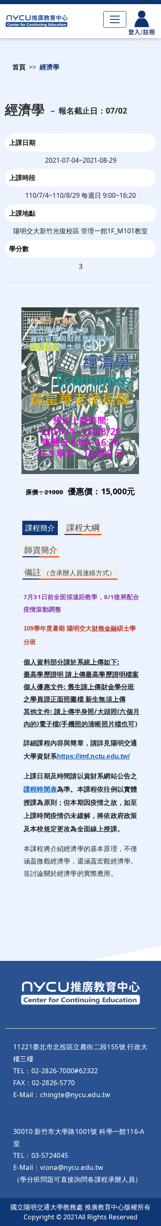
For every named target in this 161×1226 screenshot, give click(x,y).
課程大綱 (82, 527)
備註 (70, 572)
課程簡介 (40, 528)
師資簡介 (40, 549)
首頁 (19, 66)
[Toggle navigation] (114, 19)
